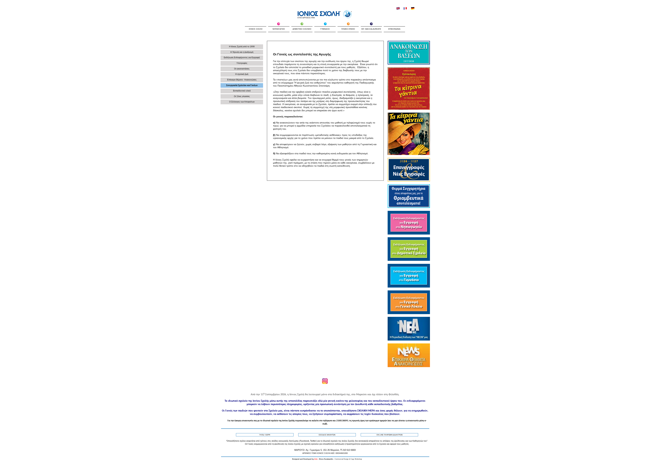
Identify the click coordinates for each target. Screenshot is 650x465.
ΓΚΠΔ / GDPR (264, 435)
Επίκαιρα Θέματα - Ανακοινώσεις (242, 80)
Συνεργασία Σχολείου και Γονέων (242, 85)
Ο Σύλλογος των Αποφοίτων (242, 102)
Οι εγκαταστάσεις (242, 69)
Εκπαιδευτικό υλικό (242, 91)
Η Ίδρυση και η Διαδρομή (241, 52)
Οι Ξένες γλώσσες (242, 96)
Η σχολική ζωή (241, 74)
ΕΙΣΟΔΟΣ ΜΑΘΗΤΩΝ (327, 435)
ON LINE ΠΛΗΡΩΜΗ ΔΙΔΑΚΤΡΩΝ (389, 435)
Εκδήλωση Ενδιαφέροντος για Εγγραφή (242, 57)
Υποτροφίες (241, 63)
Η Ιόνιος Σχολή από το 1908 (242, 46)
